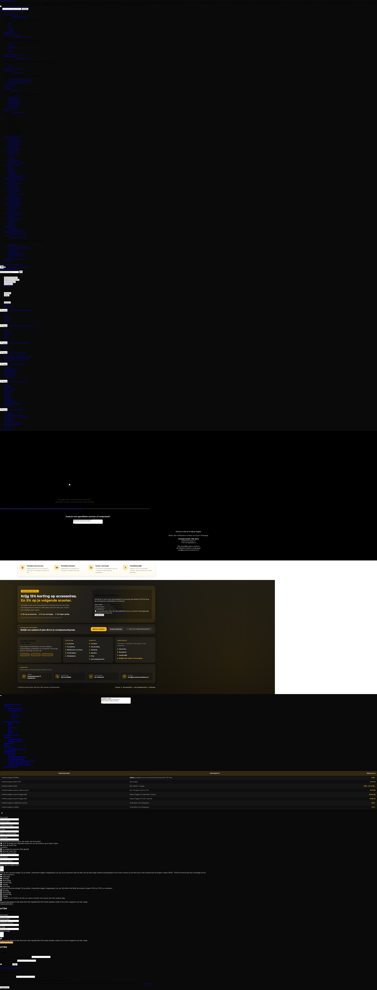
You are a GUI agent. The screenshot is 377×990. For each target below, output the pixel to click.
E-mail (2, 829)
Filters (10, 167)
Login (15, 964)
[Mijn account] (19, 11)
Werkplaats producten (17, 234)
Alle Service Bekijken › (16, 410)
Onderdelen (71, 653)
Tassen (10, 224)
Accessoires (8, 400)
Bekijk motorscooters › (13, 69)
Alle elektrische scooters (21, 37)
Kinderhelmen (13, 105)
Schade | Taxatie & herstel (18, 763)
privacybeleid (118, 613)
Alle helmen (15, 91)
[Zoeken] (74, 523)
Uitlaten (11, 170)
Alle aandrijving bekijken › (14, 178)
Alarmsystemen (14, 206)
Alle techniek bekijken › (13, 165)
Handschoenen (14, 154)
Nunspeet (122, 652)
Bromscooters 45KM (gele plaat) (16, 358)
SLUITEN (2, 908)
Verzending (95, 647)
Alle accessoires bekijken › (14, 213)
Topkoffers (12, 221)
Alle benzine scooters (20, 17)
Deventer (122, 649)
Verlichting (12, 193)
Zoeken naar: (106, 698)
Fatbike (7, 87)
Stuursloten (12, 211)
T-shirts (11, 157)
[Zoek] (21, 272)
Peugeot (11, 29)
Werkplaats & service (18, 237)
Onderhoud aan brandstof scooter (21, 761)
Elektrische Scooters (12, 280)
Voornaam (99, 605)
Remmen (7, 393)
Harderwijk (123, 655)
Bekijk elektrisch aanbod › (14, 55)
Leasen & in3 (13, 252)
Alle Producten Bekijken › (18, 381)
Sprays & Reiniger (14, 230)
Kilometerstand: (6, 861)
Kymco (10, 27)
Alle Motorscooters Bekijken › (19, 343)
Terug (5, 310)
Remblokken (13, 185)
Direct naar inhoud (7, 1)
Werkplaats (12, 244)
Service (7, 236)
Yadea (10, 51)
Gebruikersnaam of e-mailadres (15, 957)
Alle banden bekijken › (13, 198)
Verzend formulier (6, 904)
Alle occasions (17, 73)
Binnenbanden (14, 202)
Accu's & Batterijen (15, 195)
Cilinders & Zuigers (15, 176)
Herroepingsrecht (97, 659)
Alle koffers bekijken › (12, 219)
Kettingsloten (13, 208)
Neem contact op (10, 767)
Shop (6, 111)
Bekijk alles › (9, 33)
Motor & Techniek (11, 389)
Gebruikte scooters (15, 708)
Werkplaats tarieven (16, 255)
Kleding (7, 387)
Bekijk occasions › (10, 85)
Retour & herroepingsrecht (140, 629)
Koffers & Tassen (10, 402)
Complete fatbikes (15, 739)
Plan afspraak (116, 629)
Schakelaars (12, 196)
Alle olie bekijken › (11, 226)
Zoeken (25, 9)
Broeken (11, 152)
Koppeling (12, 181)
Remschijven (13, 187)
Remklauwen (13, 189)
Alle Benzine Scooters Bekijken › (20, 311)
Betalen (94, 653)
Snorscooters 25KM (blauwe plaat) (17, 356)
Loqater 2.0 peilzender (17, 254)
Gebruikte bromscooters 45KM (20, 81)
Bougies (11, 168)
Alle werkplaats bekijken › (14, 232)
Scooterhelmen (14, 103)
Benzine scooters (11, 15)
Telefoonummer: (6, 825)
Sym (9, 25)
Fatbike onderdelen (15, 741)
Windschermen (14, 215)
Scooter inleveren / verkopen (19, 765)
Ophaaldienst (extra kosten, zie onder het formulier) (20, 841)
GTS (9, 24)
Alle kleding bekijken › (12, 150)
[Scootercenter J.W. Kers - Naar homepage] (14, 6)
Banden (7, 396)
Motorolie (11, 228)
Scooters (70, 644)
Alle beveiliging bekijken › (14, 204)
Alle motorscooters (23, 58)
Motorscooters (10, 56)
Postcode (3, 837)
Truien (10, 155)
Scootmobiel (9, 743)
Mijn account (9, 306)
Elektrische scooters (12, 35)
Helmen (7, 89)
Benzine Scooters (11, 277)
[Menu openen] (2, 267)
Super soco (12, 728)
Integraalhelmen (14, 99)
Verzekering (12, 250)
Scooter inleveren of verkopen (20, 248)
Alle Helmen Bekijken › (17, 364)
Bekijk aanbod (99, 629)
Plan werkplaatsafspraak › (14, 259)
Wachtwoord (8, 961)
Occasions (8, 71)
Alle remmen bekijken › (13, 183)
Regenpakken (13, 161)
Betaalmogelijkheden (16, 759)
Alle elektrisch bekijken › (13, 191)
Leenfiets (3, 847)
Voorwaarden (127, 687)
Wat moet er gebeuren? (9, 865)
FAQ (92, 656)
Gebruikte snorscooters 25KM (19, 80)
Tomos (10, 31)
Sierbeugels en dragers (17, 749)
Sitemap (152, 687)
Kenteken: (4, 857)
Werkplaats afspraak (10, 11)
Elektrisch (8, 394)
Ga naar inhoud (6, 430)
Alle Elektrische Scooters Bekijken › (22, 326)
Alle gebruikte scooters (17, 83)
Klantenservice (10, 753)
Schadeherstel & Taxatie (17, 246)
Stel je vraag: (5, 931)
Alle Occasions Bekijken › (17, 353)
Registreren (5, 987)
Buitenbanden (13, 200)
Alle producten (18, 113)
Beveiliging (8, 398)
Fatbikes (7, 286)
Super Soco (12, 47)
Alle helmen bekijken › (13, 137)
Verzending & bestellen (17, 757)
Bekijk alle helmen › (11, 109)
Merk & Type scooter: (8, 853)
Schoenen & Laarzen (16, 163)
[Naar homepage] (14, 267)
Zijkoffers (11, 223)
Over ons (11, 257)
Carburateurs (13, 172)
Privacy (117, 687)
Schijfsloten (12, 209)
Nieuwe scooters (14, 710)
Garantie (94, 650)
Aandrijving (8, 391)
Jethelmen (12, 98)
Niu (9, 53)
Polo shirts (12, 159)
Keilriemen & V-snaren (16, 180)
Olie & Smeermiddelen (13, 404)
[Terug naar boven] (1, 695)
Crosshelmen (13, 107)
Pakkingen (12, 174)
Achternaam (99, 607)
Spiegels (11, 217)
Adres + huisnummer (8, 833)
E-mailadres (100, 609)
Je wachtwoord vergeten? (10, 968)
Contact (7, 261)
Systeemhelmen (14, 101)
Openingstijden (10, 751)
